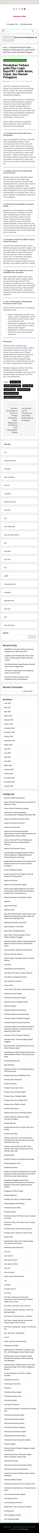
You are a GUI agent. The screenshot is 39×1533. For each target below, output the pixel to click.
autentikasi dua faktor (12, 386)
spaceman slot (9, 601)
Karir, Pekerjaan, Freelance (13, 981)
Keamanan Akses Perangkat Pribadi (16, 1002)
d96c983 (8, 81)
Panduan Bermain (10, 1123)
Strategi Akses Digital (11, 1346)
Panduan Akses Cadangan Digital (15, 1096)
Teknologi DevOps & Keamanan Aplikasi (17, 1440)
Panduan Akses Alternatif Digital (15, 1092)
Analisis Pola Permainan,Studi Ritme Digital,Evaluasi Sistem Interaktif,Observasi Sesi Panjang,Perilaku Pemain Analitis (20, 833)
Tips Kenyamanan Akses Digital (14, 1494)
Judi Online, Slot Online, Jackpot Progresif (18, 973)
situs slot (7, 510)
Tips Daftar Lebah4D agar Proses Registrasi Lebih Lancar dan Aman (19, 2)
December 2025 (9, 728)
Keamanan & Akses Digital (13, 993)
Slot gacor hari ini (10, 502)
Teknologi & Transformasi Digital (15, 1432)
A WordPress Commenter (13, 691)
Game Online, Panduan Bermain (14, 931)
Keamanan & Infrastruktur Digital (15, 998)
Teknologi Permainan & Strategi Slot (16, 1469)
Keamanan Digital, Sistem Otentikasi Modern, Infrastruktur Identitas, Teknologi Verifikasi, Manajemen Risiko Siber (19, 1029)
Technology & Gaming (11, 1380)
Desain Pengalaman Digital (13, 870)
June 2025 (7, 753)
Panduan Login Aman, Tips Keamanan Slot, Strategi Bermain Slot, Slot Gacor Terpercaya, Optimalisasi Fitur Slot (19, 1140)
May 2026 (7, 707)
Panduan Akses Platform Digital (14, 1104)
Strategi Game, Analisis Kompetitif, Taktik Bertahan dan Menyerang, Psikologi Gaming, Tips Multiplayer (18, 1358)
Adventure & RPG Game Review (14, 798)
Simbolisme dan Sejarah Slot (13, 1247)
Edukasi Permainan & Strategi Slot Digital (18, 897)
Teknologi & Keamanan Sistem (14, 1423)
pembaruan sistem (11, 393)
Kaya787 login (10, 389)
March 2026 (8, 716)
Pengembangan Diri (10, 1195)
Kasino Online (8, 985)
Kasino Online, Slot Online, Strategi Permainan (19, 989)
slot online (7, 1293)
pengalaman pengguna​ (13, 397)
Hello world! (28, 691)
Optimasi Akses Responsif (13, 1080)
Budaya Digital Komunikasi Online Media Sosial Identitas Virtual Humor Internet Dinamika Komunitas (20, 863)
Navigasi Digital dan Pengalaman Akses (17, 1075)
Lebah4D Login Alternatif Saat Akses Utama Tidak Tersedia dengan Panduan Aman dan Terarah (19, 658)
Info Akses (7, 965)
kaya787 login (21, 346)
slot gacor (7, 469)
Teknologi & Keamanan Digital (14, 1415)
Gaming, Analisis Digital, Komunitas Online (18, 950)
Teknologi (7, 1388)
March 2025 (8, 765)
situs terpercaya (9, 526)
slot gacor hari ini (10, 461)
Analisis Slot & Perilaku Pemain (14, 848)
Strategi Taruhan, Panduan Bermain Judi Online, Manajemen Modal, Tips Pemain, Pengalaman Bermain (19, 1367)
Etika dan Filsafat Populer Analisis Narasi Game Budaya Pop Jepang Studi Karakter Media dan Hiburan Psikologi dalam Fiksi (20, 916)
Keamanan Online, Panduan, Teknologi (16, 1035)
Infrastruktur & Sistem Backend (14, 969)
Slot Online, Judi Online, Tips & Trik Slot (17, 1306)
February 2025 (8, 769)
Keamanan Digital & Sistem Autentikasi (17, 1022)
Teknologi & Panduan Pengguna (14, 1427)
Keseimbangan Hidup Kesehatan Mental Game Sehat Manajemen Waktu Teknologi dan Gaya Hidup (19, 1054)
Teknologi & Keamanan (11, 1404)
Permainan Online (10, 1212)
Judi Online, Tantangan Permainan (15, 977)
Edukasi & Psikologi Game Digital (15, 885)
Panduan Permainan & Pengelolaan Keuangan (19, 1159)
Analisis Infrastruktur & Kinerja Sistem (17, 819)
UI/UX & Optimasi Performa (13, 1503)
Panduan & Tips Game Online (13, 1088)
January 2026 (8, 724)
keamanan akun (23, 389)
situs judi (7, 1252)
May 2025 (7, 757)
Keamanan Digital (10, 1006)
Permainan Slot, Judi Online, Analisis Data (18, 1233)
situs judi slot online (11, 1264)
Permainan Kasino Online (12, 1208)
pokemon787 (8, 1237)
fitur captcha (27, 386)
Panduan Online (9, 1155)
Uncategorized (9, 1511)
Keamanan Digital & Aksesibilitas (15, 1010)
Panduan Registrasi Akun (12, 1163)
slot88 (6, 576)
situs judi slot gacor (10, 1260)
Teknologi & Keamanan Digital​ (15, 60)
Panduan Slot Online (11, 1167)
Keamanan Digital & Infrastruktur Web (16, 1014)
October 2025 (8, 736)
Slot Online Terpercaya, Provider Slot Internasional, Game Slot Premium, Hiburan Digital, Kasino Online (18, 1299)
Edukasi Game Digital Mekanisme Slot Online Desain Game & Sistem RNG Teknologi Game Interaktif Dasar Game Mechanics (19, 891)
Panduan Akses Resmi (11, 1108)
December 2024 (9, 778)
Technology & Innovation (12, 1384)
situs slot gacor (9, 477)
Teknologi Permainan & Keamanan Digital (18, 1465)
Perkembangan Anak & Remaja (14, 1203)
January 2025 (8, 774)
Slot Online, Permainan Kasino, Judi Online (18, 1316)
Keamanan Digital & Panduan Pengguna (17, 1018)
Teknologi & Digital (10, 1400)
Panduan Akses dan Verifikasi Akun (16, 1100)
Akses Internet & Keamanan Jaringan (16, 808)
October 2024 (8, 786)
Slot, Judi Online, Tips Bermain (14, 1333)
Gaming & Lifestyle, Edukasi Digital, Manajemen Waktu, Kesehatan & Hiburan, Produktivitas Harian (20, 943)
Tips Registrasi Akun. (11, 1498)
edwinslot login (9, 910)
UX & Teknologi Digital (11, 1519)
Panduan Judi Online (11, 1134)
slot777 (6, 1337)
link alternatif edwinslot (12, 1061)
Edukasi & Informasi (11, 880)
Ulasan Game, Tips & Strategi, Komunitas (17, 1507)
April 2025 (7, 761)
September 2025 (9, 740)
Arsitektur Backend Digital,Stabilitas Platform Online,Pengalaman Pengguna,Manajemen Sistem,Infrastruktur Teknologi (19, 855)
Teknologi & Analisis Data (12, 1396)
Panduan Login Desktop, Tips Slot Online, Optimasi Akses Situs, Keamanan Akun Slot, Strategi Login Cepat (18, 1149)
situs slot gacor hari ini (12, 535)
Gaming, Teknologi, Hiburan (13, 954)
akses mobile (15, 382)
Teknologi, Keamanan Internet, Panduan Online (19, 1484)
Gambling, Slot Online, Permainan (15, 922)
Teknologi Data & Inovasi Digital (14, 1436)
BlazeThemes (23, 1529)
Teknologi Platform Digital (13, 1480)
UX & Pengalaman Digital (12, 1515)
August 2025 (8, 745)
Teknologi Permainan (11, 1461)
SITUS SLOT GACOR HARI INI (14, 1276)
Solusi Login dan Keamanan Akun (15, 1341)
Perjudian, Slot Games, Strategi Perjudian (17, 1199)
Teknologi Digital (9, 1444)
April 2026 (7, 712)
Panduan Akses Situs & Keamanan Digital (18, 1113)
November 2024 (9, 782)
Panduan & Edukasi (10, 1084)
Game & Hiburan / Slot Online (14, 927)
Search (5, 633)
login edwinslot (9, 1065)
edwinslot (7, 901)
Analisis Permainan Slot (12, 827)
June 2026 (7, 703)
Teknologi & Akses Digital (12, 1392)
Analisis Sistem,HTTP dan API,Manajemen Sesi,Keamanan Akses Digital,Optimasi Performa (18, 842)
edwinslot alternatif (10, 906)
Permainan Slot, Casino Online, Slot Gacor (18, 1229)
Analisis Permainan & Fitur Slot (14, 823)
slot (5, 452)
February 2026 (8, 720)
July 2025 (7, 749)
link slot (7, 485)
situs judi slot (8, 1256)
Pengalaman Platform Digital (13, 1191)
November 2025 (9, 732)
